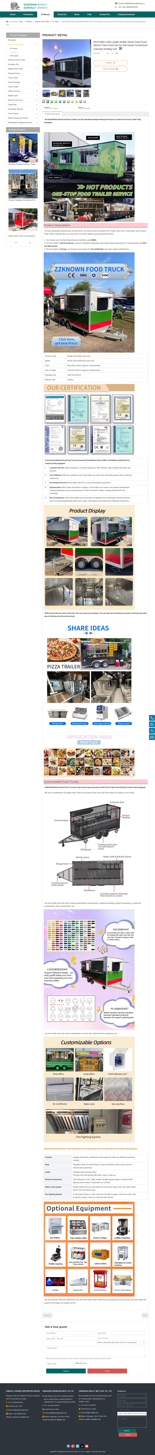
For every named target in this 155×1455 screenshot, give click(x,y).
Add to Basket (109, 69)
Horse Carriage (14, 82)
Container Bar (13, 64)
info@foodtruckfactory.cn (134, 3)
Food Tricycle (13, 113)
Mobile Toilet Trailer (15, 69)
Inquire (109, 63)
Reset (107, 1371)
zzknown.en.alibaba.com (56, 1420)
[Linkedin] (77, 1446)
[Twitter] (82, 1446)
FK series (13, 48)
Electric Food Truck (15, 100)
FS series (13, 52)
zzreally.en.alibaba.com (92, 1419)
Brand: (80, 108)
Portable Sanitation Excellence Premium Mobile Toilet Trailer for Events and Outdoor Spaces (23, 200)
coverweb (95, 1451)
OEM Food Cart (14, 91)
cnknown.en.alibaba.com (20, 1417)
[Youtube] (87, 1446)
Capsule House (14, 73)
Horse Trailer (13, 87)
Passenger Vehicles (15, 109)
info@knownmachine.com (58, 1413)
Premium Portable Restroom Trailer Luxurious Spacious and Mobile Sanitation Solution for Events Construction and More (23, 164)
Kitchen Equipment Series (18, 118)
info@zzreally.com (91, 1413)
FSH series (14, 56)
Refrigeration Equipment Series (20, 122)
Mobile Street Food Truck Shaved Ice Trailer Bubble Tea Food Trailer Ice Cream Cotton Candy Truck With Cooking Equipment (23, 236)
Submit (66, 1371)
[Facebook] (68, 1446)
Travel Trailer (13, 78)
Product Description (52, 114)
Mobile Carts (13, 96)
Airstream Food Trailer (16, 60)
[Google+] (73, 1446)
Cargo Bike (12, 105)
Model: (47, 108)
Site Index (102, 1451)
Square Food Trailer (15, 44)
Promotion (12, 40)
